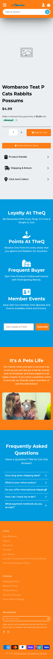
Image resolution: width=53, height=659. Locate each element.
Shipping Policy (11, 581)
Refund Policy (10, 586)
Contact (7, 549)
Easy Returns (10, 536)
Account (43, 5)
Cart (48, 5)
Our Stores (9, 554)
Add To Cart (41, 132)
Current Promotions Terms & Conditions (24, 558)
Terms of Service (12, 595)
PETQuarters (20, 653)
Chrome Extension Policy (16, 563)
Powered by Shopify (37, 653)
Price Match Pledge (13, 599)
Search (6, 541)
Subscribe (42, 327)
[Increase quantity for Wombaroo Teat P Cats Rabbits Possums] (21, 132)
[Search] (47, 11)
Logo (18, 5)
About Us (8, 545)
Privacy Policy (10, 590)
